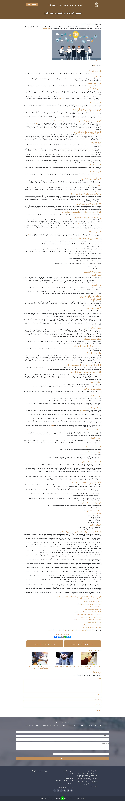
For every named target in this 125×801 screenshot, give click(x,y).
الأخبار (49, 5)
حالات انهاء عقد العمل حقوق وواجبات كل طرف (89, 667)
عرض (94, 65)
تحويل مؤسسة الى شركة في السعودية (64, 666)
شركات (96, 60)
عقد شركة (61, 98)
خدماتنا (61, 5)
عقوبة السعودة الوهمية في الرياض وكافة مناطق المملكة (89, 604)
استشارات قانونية (92, 630)
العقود (52, 425)
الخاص (32, 73)
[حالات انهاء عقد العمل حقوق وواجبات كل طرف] (89, 658)
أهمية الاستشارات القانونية (95, 606)
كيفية (40, 421)
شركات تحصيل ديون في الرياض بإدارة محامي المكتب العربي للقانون (40, 667)
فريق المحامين (73, 5)
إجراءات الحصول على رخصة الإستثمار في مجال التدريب (89, 598)
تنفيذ (48, 278)
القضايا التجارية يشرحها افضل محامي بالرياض (91, 624)
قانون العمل (71, 630)
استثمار (75, 105)
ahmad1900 (83, 24)
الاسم (99, 694)
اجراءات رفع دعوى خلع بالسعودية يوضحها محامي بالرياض (89, 614)
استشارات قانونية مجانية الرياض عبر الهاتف (92, 627)
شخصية (84, 410)
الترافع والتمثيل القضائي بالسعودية (94, 622)
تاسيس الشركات (47, 28)
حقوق (79, 223)
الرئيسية (80, 5)
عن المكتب (55, 5)
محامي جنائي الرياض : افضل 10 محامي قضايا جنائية (90, 617)
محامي (66, 630)
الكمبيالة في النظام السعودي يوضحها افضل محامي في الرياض (88, 611)
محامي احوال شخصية (60, 630)
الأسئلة (66, 5)
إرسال (62, 758)
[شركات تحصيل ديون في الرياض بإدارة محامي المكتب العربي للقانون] (40, 658)
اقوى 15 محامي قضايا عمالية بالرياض (93, 609)
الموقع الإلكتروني (97, 704)
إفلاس (72, 377)
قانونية (81, 410)
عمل (37, 123)
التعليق (99, 678)
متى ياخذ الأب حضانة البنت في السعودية (92, 601)
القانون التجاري (84, 630)
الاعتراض (29, 234)
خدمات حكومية (77, 630)
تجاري (82, 348)
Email (107, 751)
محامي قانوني (52, 630)
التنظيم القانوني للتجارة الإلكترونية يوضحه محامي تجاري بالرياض (87, 619)
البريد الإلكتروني (97, 699)
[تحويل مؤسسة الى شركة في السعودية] (64, 658)
